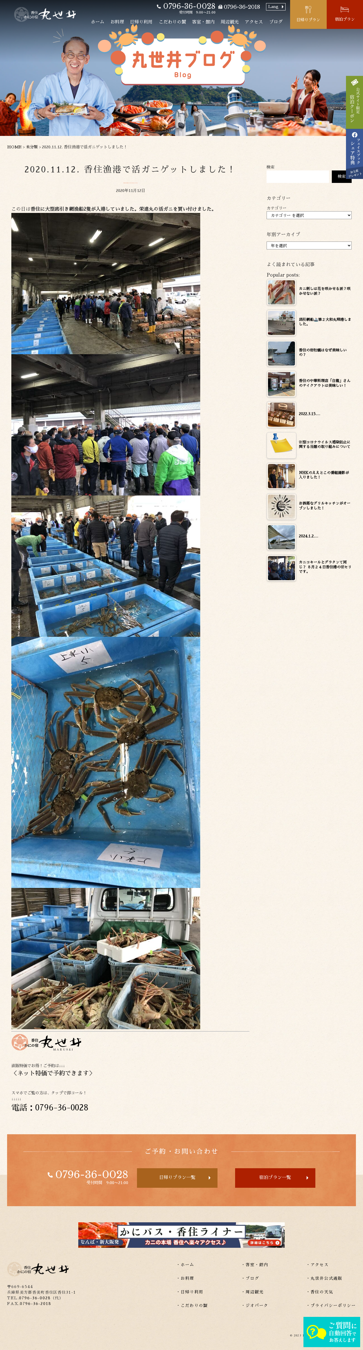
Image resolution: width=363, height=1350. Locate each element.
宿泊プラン (345, 19)
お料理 (117, 22)
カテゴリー (276, 208)
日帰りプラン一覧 (177, 1177)
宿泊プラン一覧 (275, 1177)
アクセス (254, 22)
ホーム (97, 22)
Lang (273, 6)
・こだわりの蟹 (192, 1306)
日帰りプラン (308, 20)
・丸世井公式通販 (324, 1278)
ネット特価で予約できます (53, 1073)
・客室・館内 (254, 1265)
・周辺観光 (252, 1292)
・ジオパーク (254, 1306)
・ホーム (185, 1265)
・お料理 (185, 1278)
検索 (271, 167)
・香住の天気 (319, 1292)
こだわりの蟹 (172, 22)
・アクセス (317, 1265)
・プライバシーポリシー (331, 1306)
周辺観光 (230, 22)
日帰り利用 (141, 22)
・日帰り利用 (189, 1292)
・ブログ (250, 1278)
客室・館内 (203, 22)
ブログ (276, 22)
